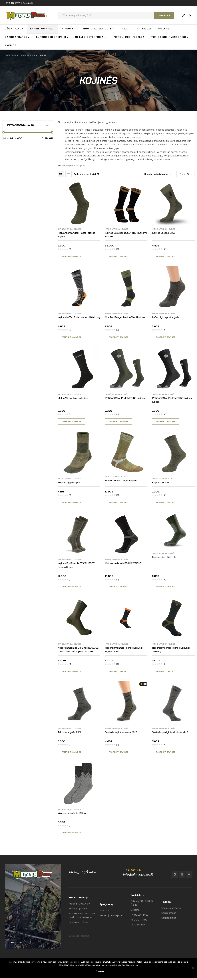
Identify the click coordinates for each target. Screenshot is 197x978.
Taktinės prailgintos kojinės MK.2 (170, 732)
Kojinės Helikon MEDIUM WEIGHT (123, 563)
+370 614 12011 (133, 870)
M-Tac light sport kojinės (165, 317)
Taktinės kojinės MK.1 (69, 732)
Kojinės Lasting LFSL (163, 232)
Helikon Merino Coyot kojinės (121, 480)
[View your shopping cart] (190, 15)
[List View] (68, 174)
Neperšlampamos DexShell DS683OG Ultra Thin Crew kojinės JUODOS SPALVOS (78, 651)
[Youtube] (189, 874)
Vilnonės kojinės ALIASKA (72, 813)
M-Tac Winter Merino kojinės (73, 398)
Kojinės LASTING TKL (164, 557)
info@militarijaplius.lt (138, 874)
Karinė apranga (27, 54)
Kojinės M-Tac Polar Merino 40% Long (79, 317)
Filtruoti (47, 138)
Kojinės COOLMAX (162, 482)
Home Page (10, 54)
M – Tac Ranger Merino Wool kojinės (125, 317)
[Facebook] (174, 874)
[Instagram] (182, 874)
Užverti (99, 971)
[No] (193, 968)
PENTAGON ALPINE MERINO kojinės (125, 398)
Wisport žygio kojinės (69, 482)
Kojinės (77, 229)
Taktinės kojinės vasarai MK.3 (121, 732)
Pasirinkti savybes (71, 256)
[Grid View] (61, 174)
